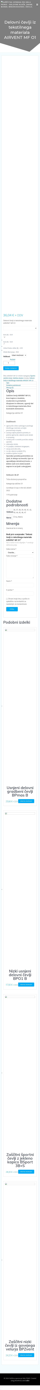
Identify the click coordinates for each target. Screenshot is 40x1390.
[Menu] (37, 4)
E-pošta (10, 590)
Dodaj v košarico (11, 368)
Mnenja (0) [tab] (9, 388)
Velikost (6, 356)
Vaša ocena (11, 549)
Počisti (12, 359)
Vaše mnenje (11, 556)
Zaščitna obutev (18, 378)
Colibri (27, 1381)
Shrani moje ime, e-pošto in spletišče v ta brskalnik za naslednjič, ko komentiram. (17, 601)
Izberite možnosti (26, 801)
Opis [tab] (7, 383)
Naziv (9, 581)
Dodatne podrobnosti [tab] (13, 385)
